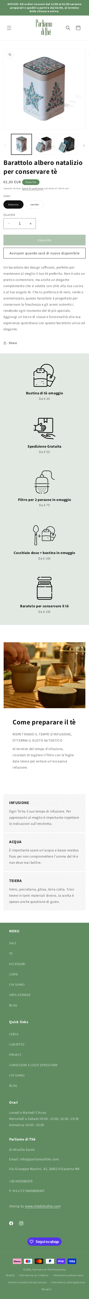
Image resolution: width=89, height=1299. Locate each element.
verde (37, 205)
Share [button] (13, 343)
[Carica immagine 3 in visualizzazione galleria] (67, 144)
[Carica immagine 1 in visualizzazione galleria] (21, 144)
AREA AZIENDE (19, 995)
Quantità (9, 215)
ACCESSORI (17, 964)
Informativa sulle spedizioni (68, 1282)
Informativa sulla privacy (68, 1275)
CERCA (14, 1034)
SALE (12, 943)
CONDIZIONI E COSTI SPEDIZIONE (33, 1065)
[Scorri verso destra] (84, 145)
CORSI (13, 974)
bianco (16, 205)
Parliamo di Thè (42, 1269)
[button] (9, 28)
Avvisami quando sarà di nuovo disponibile (45, 253)
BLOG (13, 1005)
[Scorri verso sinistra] (5, 145)
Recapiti (47, 1289)
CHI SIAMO (16, 984)
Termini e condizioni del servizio (27, 1282)
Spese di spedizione (32, 188)
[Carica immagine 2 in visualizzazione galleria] (44, 144)
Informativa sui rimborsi (34, 1275)
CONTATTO (16, 1044)
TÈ (11, 954)
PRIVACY (15, 1055)
